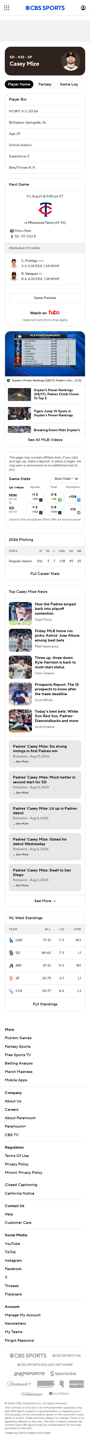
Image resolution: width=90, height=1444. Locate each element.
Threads (12, 1286)
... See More (21, 761)
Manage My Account (23, 1315)
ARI (18, 965)
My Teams (13, 1331)
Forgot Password (19, 1340)
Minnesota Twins (41, 223)
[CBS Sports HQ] (66, 1355)
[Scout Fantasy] (32, 1393)
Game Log (69, 84)
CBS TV (11, 1135)
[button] (6, 8)
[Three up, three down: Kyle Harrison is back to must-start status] (20, 667)
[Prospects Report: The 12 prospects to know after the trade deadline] (20, 693)
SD (18, 953)
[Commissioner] (50, 1382)
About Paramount (20, 1118)
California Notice (19, 1193)
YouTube (12, 1243)
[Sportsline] (63, 1372)
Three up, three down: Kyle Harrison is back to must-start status (55, 662)
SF (18, 978)
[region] (45, 353)
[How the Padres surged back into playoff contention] (20, 613)
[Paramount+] (18, 1383)
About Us (13, 1101)
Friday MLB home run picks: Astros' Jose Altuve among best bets (57, 635)
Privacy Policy (17, 1164)
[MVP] (76, 1382)
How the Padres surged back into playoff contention (55, 609)
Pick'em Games (18, 1038)
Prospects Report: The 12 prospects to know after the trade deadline (57, 689)
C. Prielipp (29, 261)
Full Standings (45, 1004)
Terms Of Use (17, 1155)
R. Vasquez (30, 274)
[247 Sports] (29, 1372)
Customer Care (18, 1222)
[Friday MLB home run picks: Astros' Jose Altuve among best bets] (20, 640)
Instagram (13, 1260)
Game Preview (45, 298)
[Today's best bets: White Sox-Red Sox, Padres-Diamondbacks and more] (20, 720)
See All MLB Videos (45, 439)
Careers (11, 1109)
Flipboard (13, 1294)
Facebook (13, 1268)
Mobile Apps (16, 1080)
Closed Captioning (21, 1184)
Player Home (19, 84)
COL (19, 991)
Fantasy (45, 84)
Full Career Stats (45, 573)
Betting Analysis (19, 1063)
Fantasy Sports (17, 1046)
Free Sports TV (18, 1055)
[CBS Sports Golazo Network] (45, 1364)
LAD (19, 940)
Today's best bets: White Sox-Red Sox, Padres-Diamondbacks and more (56, 716)
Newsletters (15, 1323)
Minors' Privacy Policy (23, 1172)
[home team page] (45, 209)
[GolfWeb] (59, 1394)
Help (9, 1214)
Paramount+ (15, 1126)
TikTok (10, 1252)
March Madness (18, 1071)
